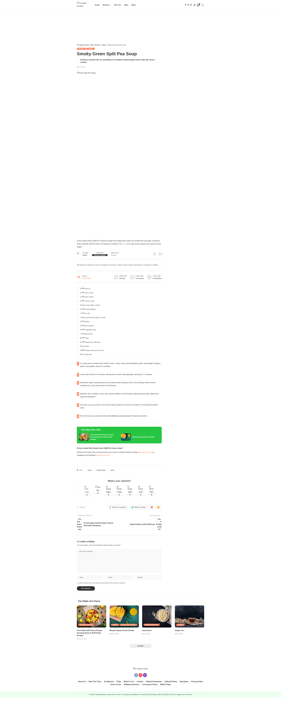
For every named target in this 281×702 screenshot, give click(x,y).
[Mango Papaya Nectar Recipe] (126, 437)
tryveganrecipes (145, 452)
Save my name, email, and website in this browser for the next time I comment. (102, 583)
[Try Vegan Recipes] (84, 5)
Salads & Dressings (86, 624)
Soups (91, 48)
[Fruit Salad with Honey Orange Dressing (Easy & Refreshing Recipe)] (84, 437)
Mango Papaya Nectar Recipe (143, 437)
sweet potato (101, 470)
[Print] (154, 253)
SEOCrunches (169, 694)
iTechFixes (188, 694)
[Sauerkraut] (157, 616)
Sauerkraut (146, 630)
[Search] (202, 5)
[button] (160, 253)
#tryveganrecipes (103, 455)
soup (124, 244)
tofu (113, 470)
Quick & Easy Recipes (128, 624)
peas (90, 470)
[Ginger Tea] (189, 616)
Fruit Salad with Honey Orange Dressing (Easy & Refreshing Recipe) (102, 437)
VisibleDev (135, 694)
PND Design (152, 694)
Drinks (115, 624)
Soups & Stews (99, 255)
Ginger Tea (179, 630)
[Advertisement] (140, 25)
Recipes (81, 48)
